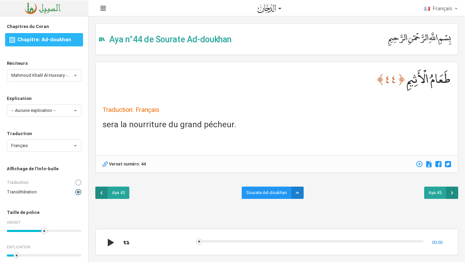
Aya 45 (435, 192)
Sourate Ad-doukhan (266, 192)
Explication (19, 98)
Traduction (19, 133)
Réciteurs (17, 63)
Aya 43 (118, 192)
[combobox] (44, 75)
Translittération (22, 191)
